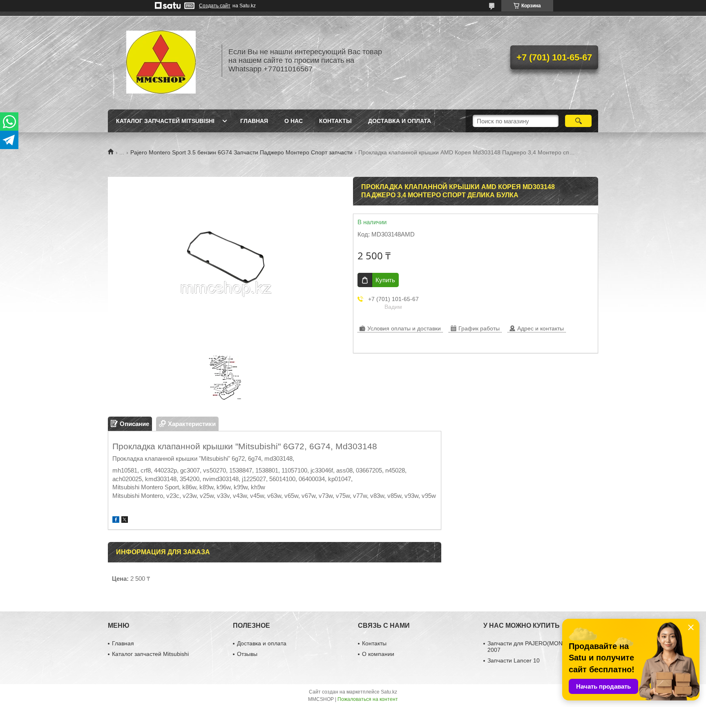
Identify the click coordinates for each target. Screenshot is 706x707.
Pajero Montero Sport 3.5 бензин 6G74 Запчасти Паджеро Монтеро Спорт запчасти (241, 152)
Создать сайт (214, 6)
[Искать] (578, 121)
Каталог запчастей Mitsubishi (165, 121)
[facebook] (115, 520)
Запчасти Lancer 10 (513, 660)
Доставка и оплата (399, 121)
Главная (254, 121)
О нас (293, 121)
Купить (385, 280)
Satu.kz (389, 692)
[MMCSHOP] (161, 60)
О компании (378, 654)
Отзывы (247, 654)
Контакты (335, 121)
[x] (124, 520)
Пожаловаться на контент (367, 699)
